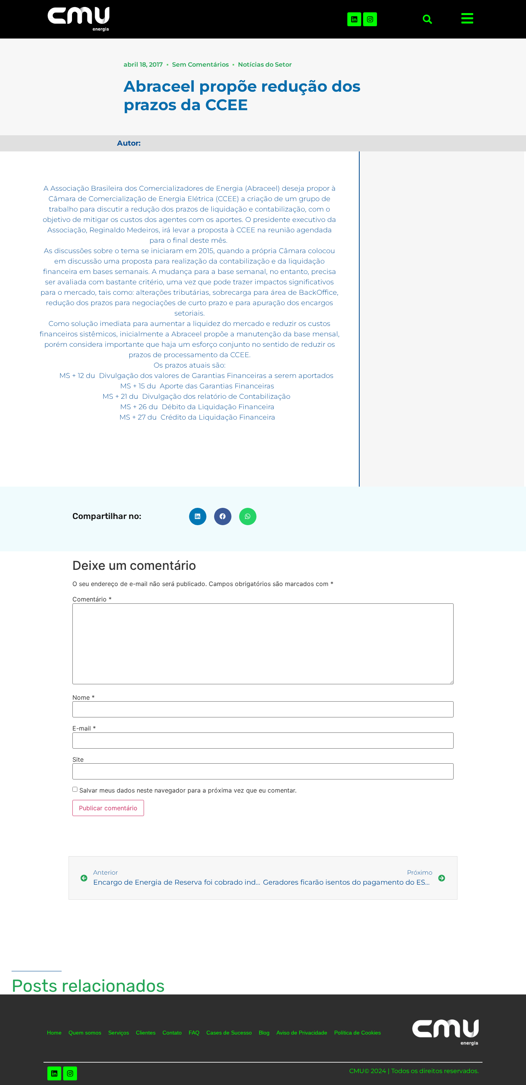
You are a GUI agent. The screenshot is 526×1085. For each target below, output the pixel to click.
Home (54, 1033)
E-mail (84, 728)
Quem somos (85, 1033)
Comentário (92, 599)
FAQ (194, 1033)
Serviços (118, 1033)
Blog (264, 1033)
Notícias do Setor (265, 64)
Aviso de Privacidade (301, 1033)
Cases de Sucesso (229, 1033)
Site (78, 759)
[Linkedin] (354, 19)
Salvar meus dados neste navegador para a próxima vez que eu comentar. (188, 790)
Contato (172, 1033)
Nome (83, 697)
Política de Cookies (357, 1033)
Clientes (146, 1033)
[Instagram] (370, 19)
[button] (427, 19)
